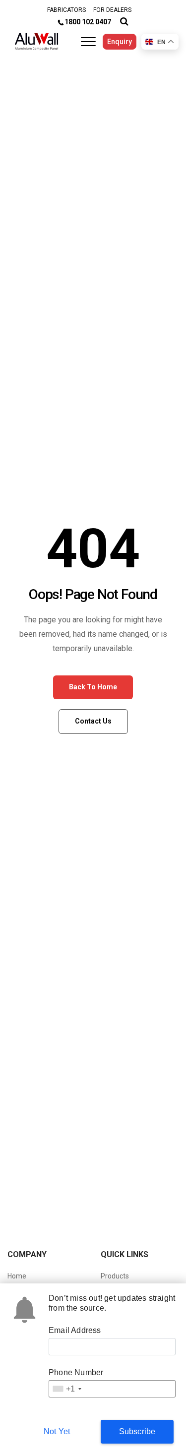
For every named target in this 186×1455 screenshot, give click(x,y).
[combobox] (66, 1389)
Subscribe (137, 1431)
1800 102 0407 (87, 22)
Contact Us (93, 721)
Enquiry (119, 42)
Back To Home (93, 687)
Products (115, 1276)
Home (16, 1276)
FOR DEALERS (112, 9)
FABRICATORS (66, 9)
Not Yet (57, 1431)
